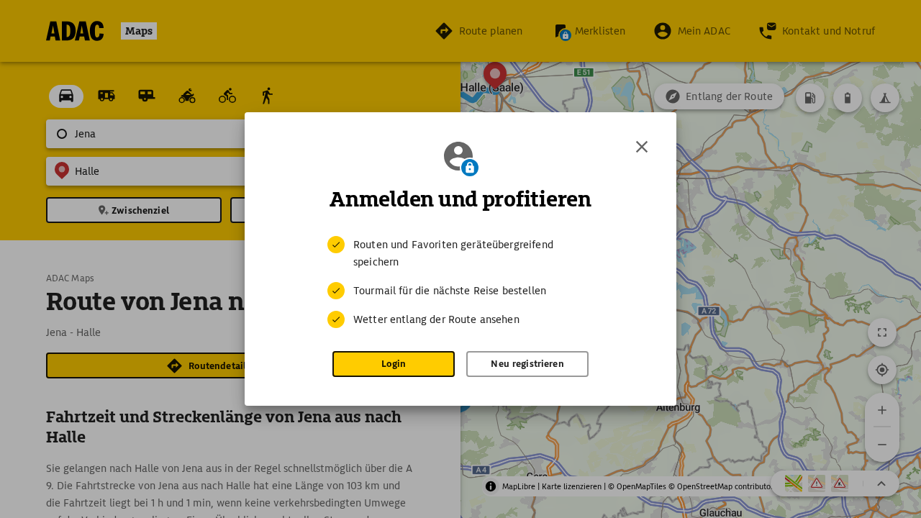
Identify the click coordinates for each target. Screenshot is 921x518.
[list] (460, 282)
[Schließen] (642, 147)
